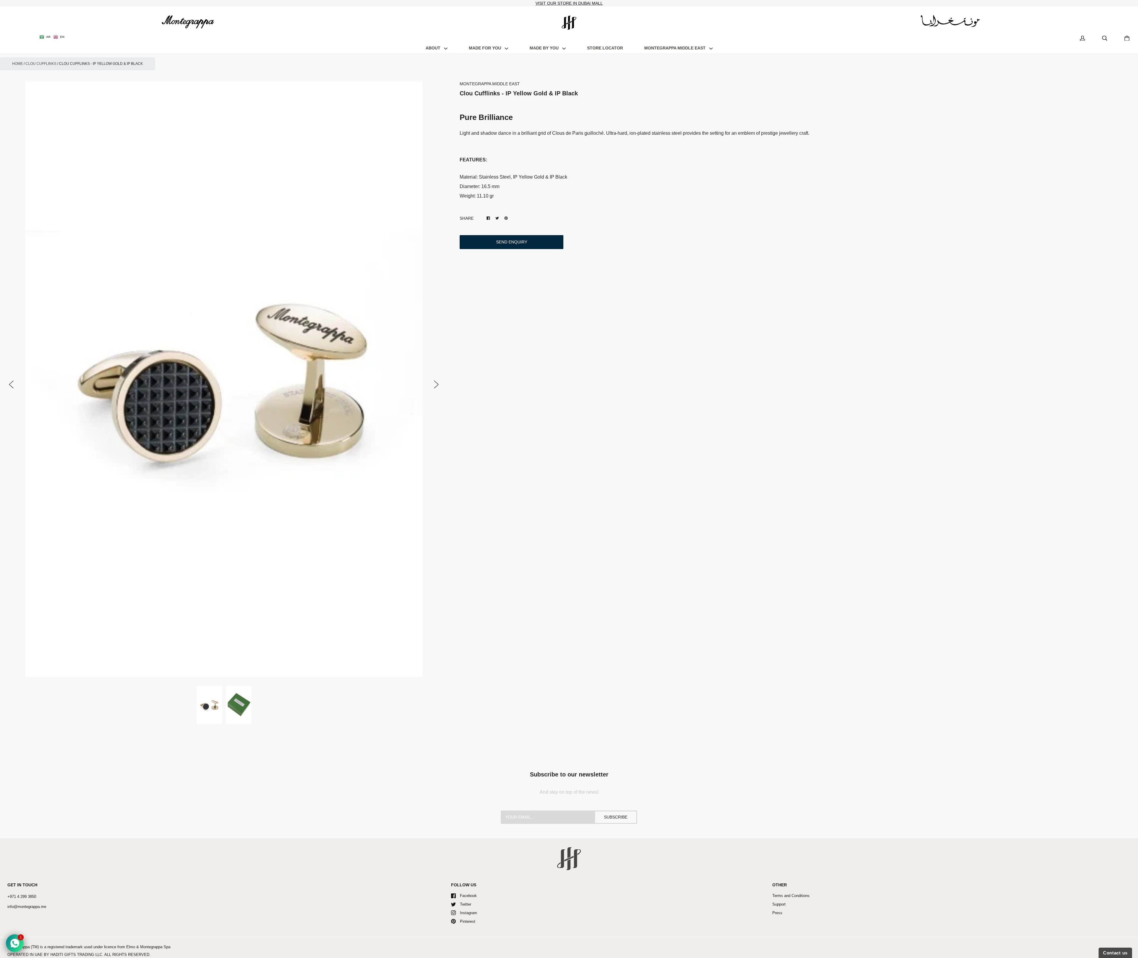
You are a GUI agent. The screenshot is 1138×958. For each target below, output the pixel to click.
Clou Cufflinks (40, 64)
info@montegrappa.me (26, 906)
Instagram (468, 913)
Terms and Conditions (791, 895)
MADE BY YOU (545, 48)
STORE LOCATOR (605, 48)
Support (779, 904)
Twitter (465, 904)
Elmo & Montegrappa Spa (148, 947)
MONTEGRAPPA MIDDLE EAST (675, 48)
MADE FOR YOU (485, 48)
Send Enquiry (511, 242)
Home (17, 64)
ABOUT (434, 48)
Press (777, 913)
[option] (224, 379)
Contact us (1115, 952)
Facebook (468, 895)
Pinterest (467, 921)
